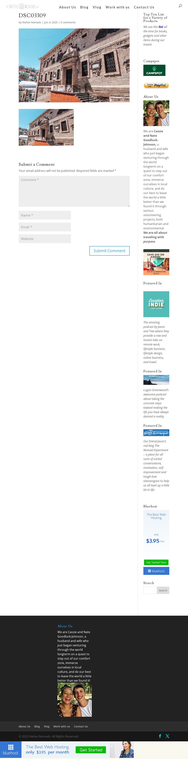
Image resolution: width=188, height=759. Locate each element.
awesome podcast (154, 394)
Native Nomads (31, 22)
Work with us (118, 7)
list (161, 27)
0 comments (68, 22)
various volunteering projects (152, 215)
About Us (67, 7)
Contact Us (144, 7)
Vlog (97, 7)
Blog (84, 7)
